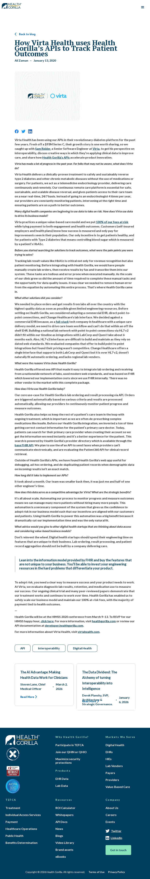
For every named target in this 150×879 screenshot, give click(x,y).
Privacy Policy (116, 872)
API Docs (61, 821)
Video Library (64, 842)
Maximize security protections (67, 760)
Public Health (14, 835)
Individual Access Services (23, 815)
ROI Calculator (65, 808)
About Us (112, 808)
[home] (11, 5)
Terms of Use (96, 872)
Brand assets (64, 849)
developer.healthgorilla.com (64, 625)
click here (47, 621)
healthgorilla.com (104, 621)
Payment (11, 821)
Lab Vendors (114, 766)
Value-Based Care (118, 786)
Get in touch (118, 850)
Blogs (59, 835)
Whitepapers (64, 815)
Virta (96, 148)
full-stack (62, 321)
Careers (111, 815)
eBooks (60, 856)
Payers (110, 773)
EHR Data (61, 778)
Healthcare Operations (21, 828)
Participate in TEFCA (69, 745)
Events (110, 821)
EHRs (109, 752)
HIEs (109, 759)
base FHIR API (24, 445)
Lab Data (61, 785)
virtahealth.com (89, 631)
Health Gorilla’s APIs (56, 157)
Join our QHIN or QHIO (71, 752)
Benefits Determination (21, 842)
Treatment (12, 808)
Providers (112, 779)
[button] (142, 7)
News (59, 828)
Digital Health (115, 745)
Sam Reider (42, 148)
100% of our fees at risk (112, 222)
